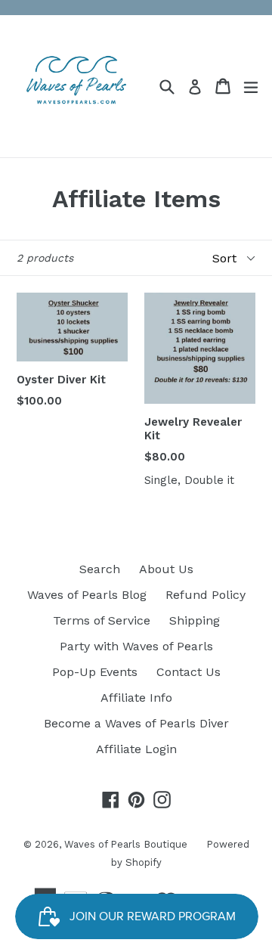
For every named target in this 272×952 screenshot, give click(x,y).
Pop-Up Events (95, 672)
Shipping (194, 620)
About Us (166, 569)
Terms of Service (101, 620)
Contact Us (188, 672)
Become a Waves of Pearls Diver (136, 723)
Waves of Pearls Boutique (125, 844)
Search (99, 569)
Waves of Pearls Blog (87, 595)
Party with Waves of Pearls (136, 646)
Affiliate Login (136, 749)
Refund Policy (205, 595)
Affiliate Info (136, 697)
